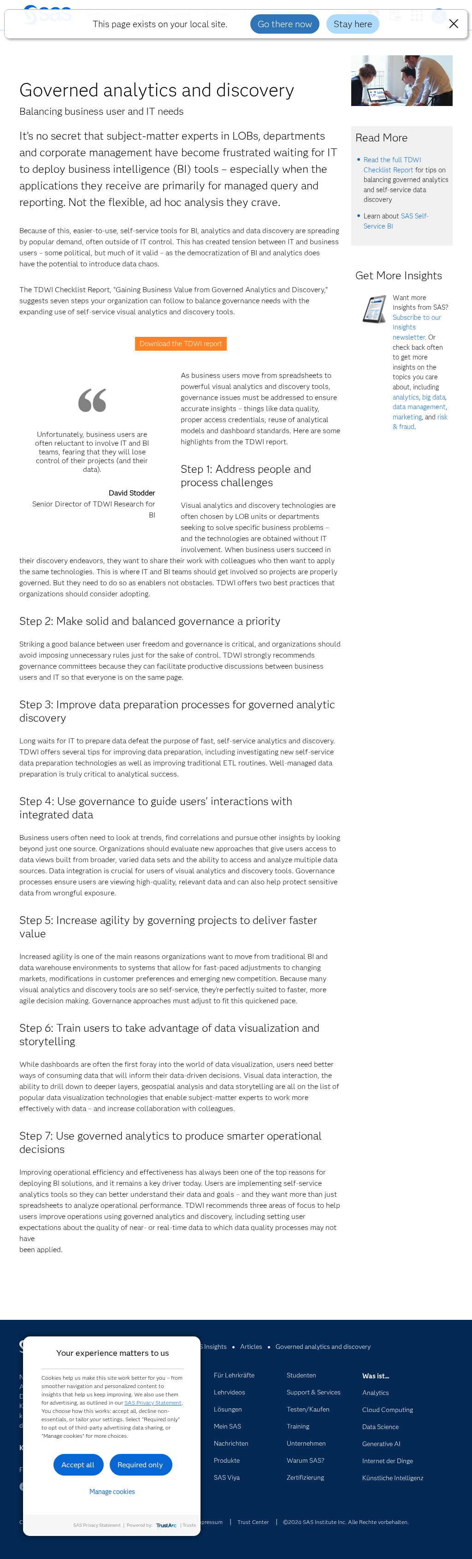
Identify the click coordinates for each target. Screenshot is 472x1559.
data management (419, 407)
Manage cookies (112, 1492)
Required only (140, 1464)
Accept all (77, 1464)
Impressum (209, 1521)
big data (433, 397)
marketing (407, 417)
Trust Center (253, 1521)
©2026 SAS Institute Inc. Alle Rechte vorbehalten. (346, 1521)
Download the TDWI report (181, 344)
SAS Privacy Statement (153, 1402)
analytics (406, 397)
